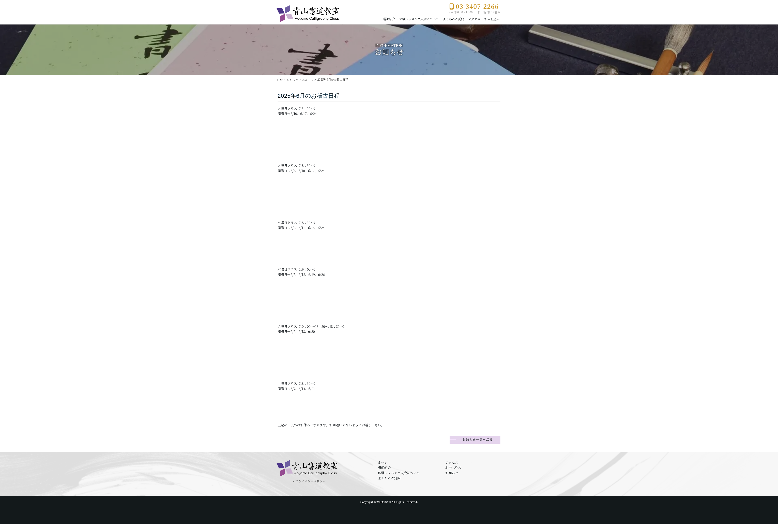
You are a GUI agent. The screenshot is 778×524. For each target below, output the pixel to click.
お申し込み (491, 19)
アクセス (474, 19)
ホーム (383, 462)
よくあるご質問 (453, 19)
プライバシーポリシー (310, 481)
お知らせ (451, 472)
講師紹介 (389, 19)
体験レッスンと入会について (419, 19)
